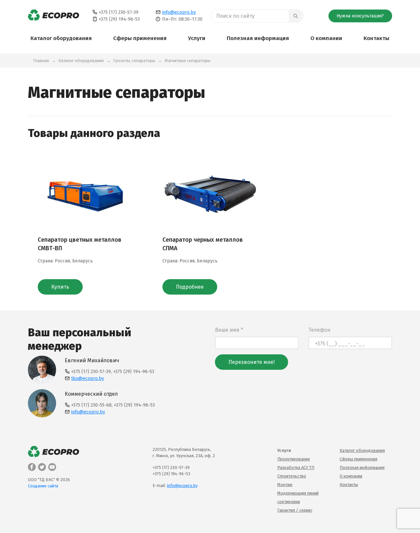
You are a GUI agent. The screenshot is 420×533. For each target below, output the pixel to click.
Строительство (291, 476)
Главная (41, 60)
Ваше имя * (229, 330)
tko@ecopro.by (87, 378)
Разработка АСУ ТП (295, 467)
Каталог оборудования (61, 38)
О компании (326, 38)
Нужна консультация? (360, 16)
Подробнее (190, 287)
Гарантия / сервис (294, 510)
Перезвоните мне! (251, 362)
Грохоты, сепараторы (134, 60)
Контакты (376, 38)
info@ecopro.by (179, 12)
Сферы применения (140, 38)
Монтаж (284, 484)
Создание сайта (43, 485)
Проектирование (293, 458)
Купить (60, 287)
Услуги (196, 38)
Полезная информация (258, 38)
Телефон (319, 330)
